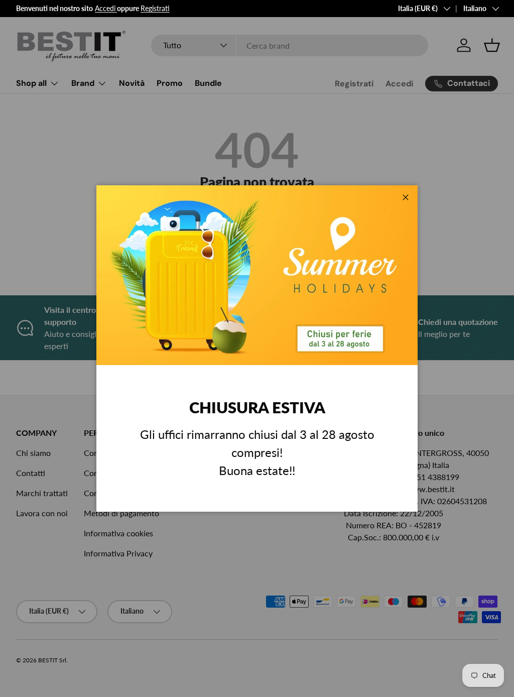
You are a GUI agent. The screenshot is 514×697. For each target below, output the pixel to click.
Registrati (155, 8)
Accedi (105, 8)
